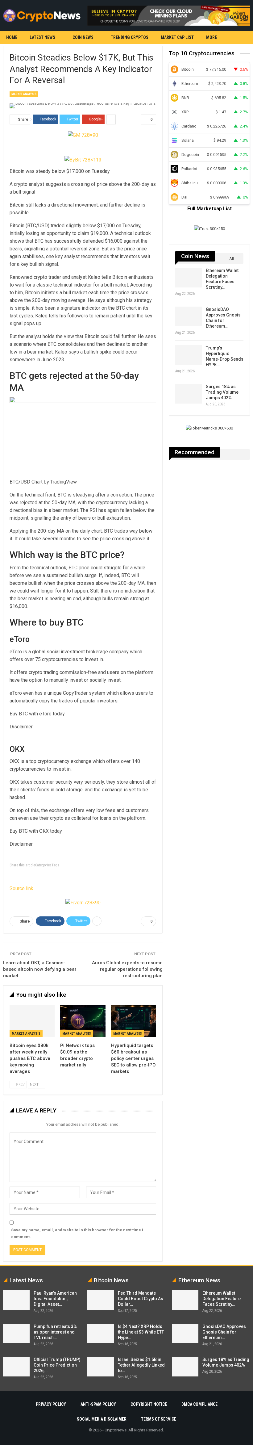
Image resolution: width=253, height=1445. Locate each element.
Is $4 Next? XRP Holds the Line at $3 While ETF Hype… (141, 1332)
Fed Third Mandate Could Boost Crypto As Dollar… (140, 1299)
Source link (21, 888)
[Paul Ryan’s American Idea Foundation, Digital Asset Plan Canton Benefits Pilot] (16, 1300)
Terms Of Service (158, 1419)
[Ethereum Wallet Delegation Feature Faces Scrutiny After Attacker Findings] (188, 277)
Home (11, 37)
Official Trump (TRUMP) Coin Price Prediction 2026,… (57, 1365)
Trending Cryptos (129, 37)
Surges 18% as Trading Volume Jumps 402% (222, 392)
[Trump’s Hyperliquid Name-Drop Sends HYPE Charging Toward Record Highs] (188, 355)
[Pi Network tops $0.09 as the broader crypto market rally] (82, 1021)
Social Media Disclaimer (101, 1419)
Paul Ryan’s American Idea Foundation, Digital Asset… (55, 1299)
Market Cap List (177, 37)
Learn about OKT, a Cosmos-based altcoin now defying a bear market (40, 969)
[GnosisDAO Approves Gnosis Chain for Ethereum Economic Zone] (188, 316)
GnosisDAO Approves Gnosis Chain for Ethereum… (224, 1332)
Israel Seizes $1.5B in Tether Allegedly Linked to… (141, 1365)
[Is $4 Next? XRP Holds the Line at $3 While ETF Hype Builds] (100, 1333)
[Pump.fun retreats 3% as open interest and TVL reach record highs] (16, 1333)
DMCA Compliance (199, 1404)
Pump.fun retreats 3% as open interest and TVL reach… (55, 1332)
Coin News (83, 37)
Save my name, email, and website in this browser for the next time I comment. (77, 1233)
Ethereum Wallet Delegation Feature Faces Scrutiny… (221, 1299)
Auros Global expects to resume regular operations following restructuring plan (127, 969)
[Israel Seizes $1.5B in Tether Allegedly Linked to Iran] (100, 1366)
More (211, 37)
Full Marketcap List (209, 209)
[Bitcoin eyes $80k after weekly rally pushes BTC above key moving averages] (32, 1021)
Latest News (42, 37)
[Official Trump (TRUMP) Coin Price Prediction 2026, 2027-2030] (16, 1366)
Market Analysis (23, 94)
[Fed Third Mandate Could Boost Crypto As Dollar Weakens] (100, 1300)
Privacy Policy (51, 1404)
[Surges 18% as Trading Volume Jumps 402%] (188, 394)
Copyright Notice (149, 1404)
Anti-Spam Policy (98, 1404)
